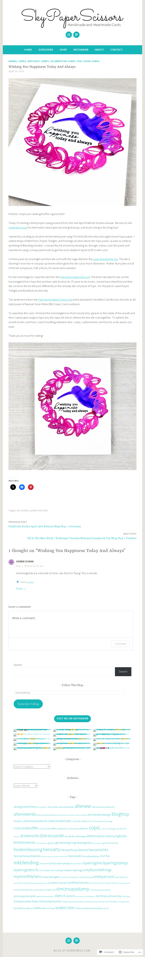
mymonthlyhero (28, 876)
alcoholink (23, 510)
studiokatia (90, 896)
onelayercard (103, 876)
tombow (101, 901)
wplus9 (105, 908)
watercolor (65, 907)
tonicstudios (111, 901)
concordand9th (26, 828)
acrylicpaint (42, 807)
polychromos (112, 882)
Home (28, 49)
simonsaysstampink (25, 896)
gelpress (51, 843)
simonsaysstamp (72, 889)
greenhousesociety (110, 843)
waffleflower (39, 908)
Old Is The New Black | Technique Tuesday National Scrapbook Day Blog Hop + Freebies (82, 536)
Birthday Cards (38, 61)
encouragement (41, 843)
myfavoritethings (99, 870)
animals (70, 815)
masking (58, 870)
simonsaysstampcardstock (100, 890)
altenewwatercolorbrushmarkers (51, 814)
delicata (17, 836)
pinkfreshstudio (39, 510)
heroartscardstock (74, 849)
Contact (117, 49)
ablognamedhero (25, 807)
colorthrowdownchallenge (101, 821)
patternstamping (25, 883)
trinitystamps (123, 901)
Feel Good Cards (88, 61)
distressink (29, 835)
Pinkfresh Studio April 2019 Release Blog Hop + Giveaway (44, 524)
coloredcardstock (80, 821)
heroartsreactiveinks (27, 856)
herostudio (75, 856)
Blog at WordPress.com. (72, 950)
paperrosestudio (121, 877)
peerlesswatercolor (40, 883)
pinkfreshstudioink (97, 883)
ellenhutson (95, 836)
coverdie (104, 829)
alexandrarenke (66, 806)
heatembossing (28, 849)
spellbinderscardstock (45, 896)
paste (16, 883)
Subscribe (46, 49)
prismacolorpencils (23, 889)
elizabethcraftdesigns (75, 836)
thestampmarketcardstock (73, 901)
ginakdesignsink (82, 842)
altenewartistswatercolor (103, 806)
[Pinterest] (76, 34)
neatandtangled (50, 877)
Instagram (80, 49)
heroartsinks (98, 849)
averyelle (83, 815)
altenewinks (25, 814)
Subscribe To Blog (28, 704)
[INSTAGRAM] (68, 940)
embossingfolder (116, 836)
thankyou (126, 896)
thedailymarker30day (26, 901)
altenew (83, 806)
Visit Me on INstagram (72, 718)
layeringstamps (115, 862)
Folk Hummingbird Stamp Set (55, 299)
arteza (77, 815)
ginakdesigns (64, 843)
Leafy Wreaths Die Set (105, 259)
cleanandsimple (59, 821)
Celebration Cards (63, 61)
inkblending (26, 862)
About (99, 49)
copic (94, 827)
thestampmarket (50, 901)
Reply (19, 588)
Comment (120, 643)
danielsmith (121, 828)
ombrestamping (86, 877)
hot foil (105, 856)
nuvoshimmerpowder (69, 877)
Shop (63, 49)
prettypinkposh (124, 883)
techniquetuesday (108, 896)
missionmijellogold (74, 870)
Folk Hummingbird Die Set (75, 277)
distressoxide (51, 835)
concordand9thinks (77, 828)
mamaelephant (46, 870)
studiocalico (80, 896)
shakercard (50, 889)
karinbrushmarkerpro (61, 863)
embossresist (24, 842)
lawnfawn (77, 863)
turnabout (19, 908)
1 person (30, 582)
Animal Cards (17, 61)
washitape (50, 908)
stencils (71, 896)
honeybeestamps (91, 856)
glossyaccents (97, 843)
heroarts (51, 849)
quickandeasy (38, 889)
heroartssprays (47, 856)
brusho (18, 821)
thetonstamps (91, 901)
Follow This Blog (72, 685)
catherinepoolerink (34, 821)
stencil (60, 895)
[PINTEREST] (76, 940)
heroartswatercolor (60, 856)
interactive (43, 863)
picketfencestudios (57, 882)
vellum (28, 908)
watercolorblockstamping (88, 908)
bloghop (120, 814)
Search (18, 664)
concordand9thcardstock (53, 828)
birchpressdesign (99, 815)
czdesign (112, 828)
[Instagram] (69, 34)
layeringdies (93, 862)
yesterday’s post (17, 227)
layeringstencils (26, 869)
